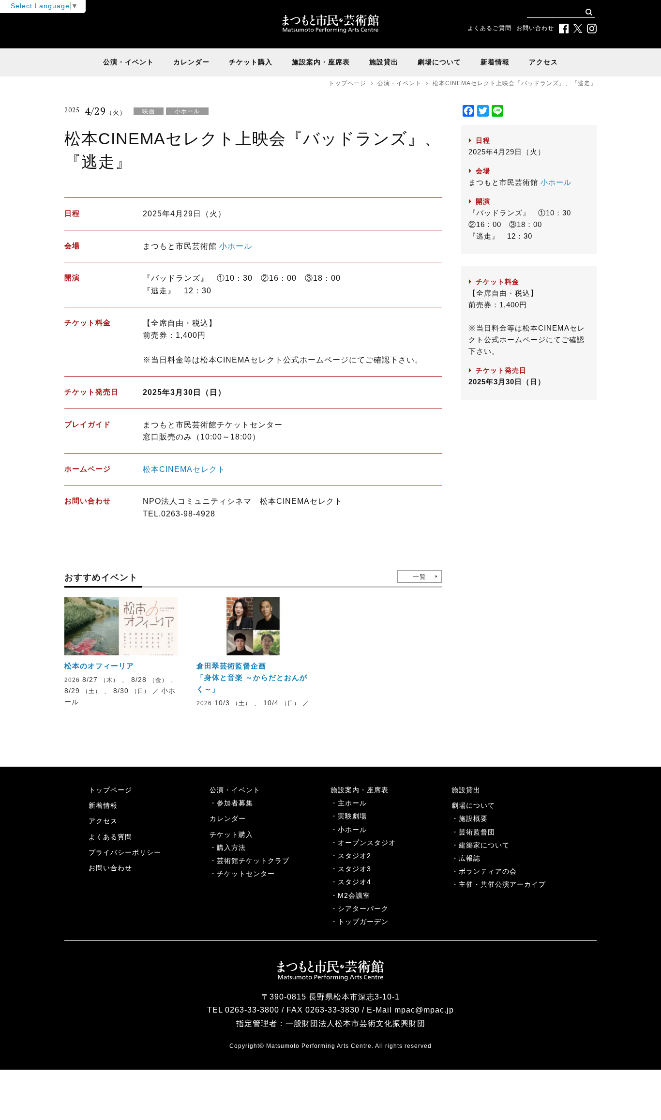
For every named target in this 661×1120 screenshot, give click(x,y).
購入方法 (231, 847)
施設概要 (473, 818)
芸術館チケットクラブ (253, 860)
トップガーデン (363, 921)
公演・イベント (128, 62)
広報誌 (470, 858)
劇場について (439, 62)
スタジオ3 (354, 869)
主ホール (352, 803)
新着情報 (495, 62)
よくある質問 (110, 837)
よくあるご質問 (489, 28)
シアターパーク (363, 908)
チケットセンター (246, 874)
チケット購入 (250, 62)
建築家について (484, 845)
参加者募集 (235, 803)
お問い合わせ (535, 28)
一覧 (419, 576)
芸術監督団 (477, 832)
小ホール (235, 246)
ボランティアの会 (488, 871)
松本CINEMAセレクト (184, 469)
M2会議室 (354, 895)
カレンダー (191, 62)
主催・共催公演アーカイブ (502, 884)
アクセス (543, 62)
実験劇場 (352, 816)
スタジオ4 (354, 882)
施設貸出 (383, 62)
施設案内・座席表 (321, 62)
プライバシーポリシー (125, 852)
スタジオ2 (354, 856)
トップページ (347, 83)
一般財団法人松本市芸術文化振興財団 (355, 1023)
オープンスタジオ (367, 843)
